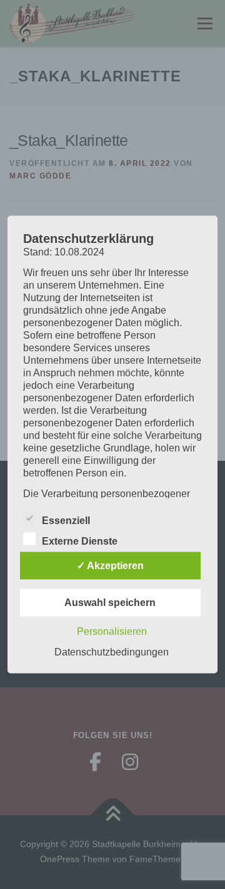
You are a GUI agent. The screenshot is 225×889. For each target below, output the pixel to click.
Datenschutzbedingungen (111, 652)
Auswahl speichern (110, 602)
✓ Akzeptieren (110, 565)
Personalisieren (112, 631)
